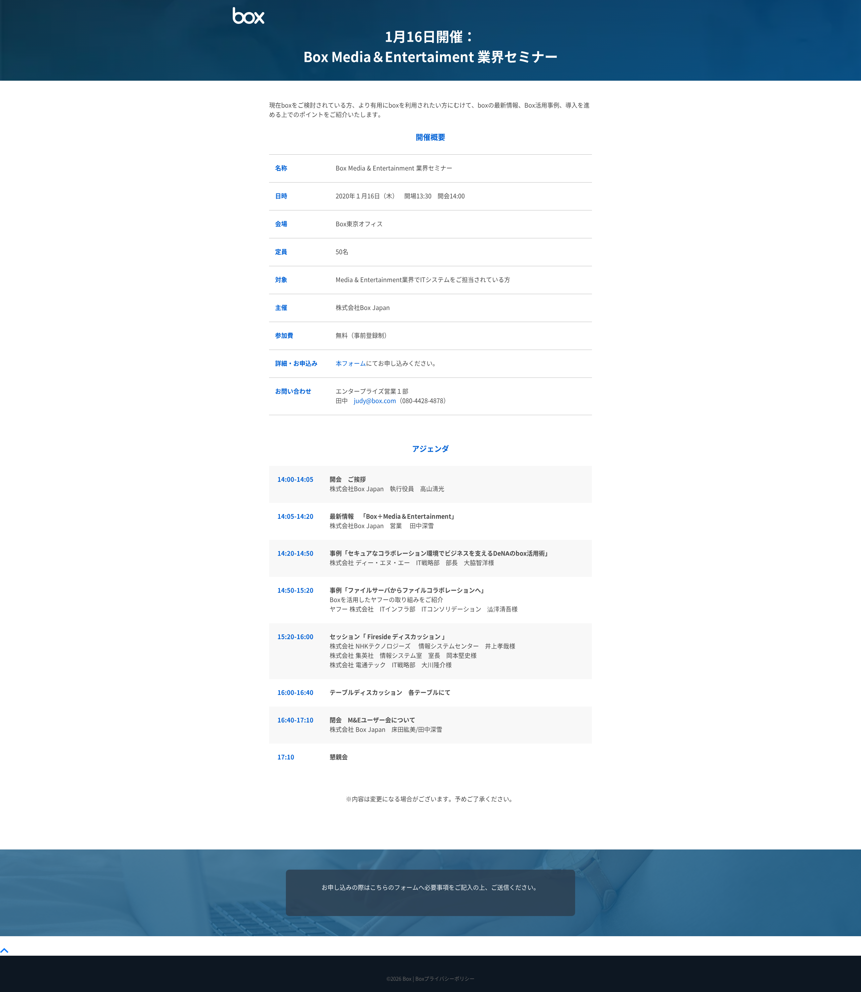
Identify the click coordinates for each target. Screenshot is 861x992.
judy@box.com (375, 400)
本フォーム (351, 363)
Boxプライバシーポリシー (445, 979)
